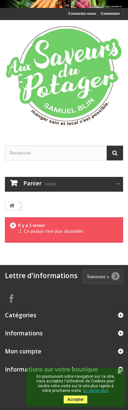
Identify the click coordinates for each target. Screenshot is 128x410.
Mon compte (23, 351)
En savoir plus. (96, 390)
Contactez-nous (82, 13)
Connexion (110, 13)
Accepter (75, 399)
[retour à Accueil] (12, 206)
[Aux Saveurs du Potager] (64, 77)
